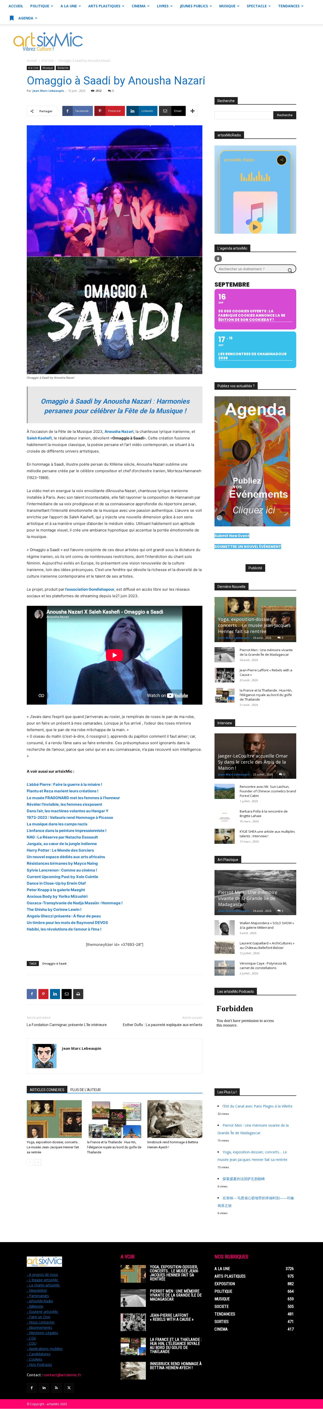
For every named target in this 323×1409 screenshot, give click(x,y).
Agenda (25, 18)
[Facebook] (32, 994)
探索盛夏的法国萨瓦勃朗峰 (244, 1178)
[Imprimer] (78, 994)
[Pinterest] (43, 994)
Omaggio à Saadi (54, 963)
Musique (227, 6)
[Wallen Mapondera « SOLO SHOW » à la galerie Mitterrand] (224, 927)
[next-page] (38, 1162)
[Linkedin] (55, 994)
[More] (192, 111)
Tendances (289, 6)
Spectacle (257, 6)
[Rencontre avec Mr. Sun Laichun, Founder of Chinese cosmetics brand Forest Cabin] (224, 791)
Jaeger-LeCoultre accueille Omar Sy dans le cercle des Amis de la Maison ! (253, 762)
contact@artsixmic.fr (62, 1375)
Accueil (16, 6)
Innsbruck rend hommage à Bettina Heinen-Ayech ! (176, 1365)
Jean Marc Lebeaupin (48, 91)
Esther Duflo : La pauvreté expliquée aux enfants (162, 1025)
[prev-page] (30, 1162)
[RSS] (56, 1388)
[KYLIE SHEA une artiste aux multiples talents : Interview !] (224, 836)
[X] (69, 1388)
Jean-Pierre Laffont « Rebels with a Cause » (172, 1317)
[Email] (67, 994)
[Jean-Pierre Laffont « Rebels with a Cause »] (224, 674)
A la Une (69, 6)
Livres (163, 6)
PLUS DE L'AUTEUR (85, 1090)
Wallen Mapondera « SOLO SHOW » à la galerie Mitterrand (267, 925)
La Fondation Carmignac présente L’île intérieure (67, 1025)
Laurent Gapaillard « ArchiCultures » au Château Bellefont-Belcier (267, 945)
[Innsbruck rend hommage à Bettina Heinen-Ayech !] (174, 1119)
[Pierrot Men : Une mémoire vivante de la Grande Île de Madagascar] (224, 654)
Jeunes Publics (194, 6)
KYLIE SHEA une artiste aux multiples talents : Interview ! (267, 833)
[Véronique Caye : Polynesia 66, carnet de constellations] (224, 968)
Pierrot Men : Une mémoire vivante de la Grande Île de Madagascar (266, 652)
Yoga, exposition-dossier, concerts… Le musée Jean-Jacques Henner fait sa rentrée (53, 1147)
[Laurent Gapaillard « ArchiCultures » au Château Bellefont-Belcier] (224, 947)
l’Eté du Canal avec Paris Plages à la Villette (257, 1106)
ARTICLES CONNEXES (47, 1090)
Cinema (139, 6)
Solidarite (62, 68)
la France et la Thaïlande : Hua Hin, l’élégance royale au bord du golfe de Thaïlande (114, 1147)
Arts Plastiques (104, 6)
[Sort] (218, 258)
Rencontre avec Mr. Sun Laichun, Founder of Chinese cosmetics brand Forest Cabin (268, 791)
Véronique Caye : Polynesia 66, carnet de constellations (263, 965)
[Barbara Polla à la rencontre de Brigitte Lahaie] (224, 816)
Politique (39, 6)
